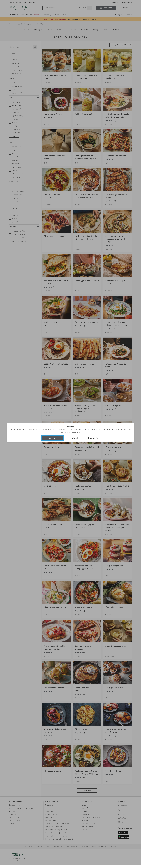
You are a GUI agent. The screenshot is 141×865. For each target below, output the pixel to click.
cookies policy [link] (65, 432)
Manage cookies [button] (92, 438)
